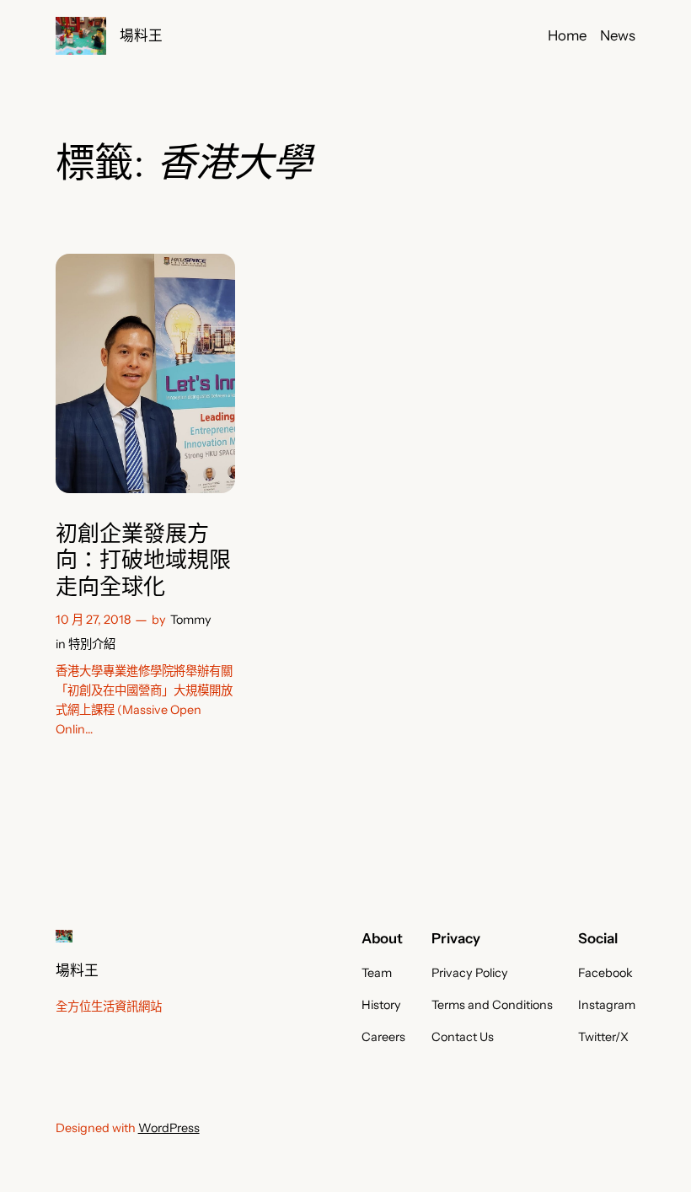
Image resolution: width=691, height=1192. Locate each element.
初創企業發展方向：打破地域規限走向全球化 (143, 560)
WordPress (169, 1128)
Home (567, 35)
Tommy (191, 619)
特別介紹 (91, 644)
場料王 (141, 35)
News (617, 35)
